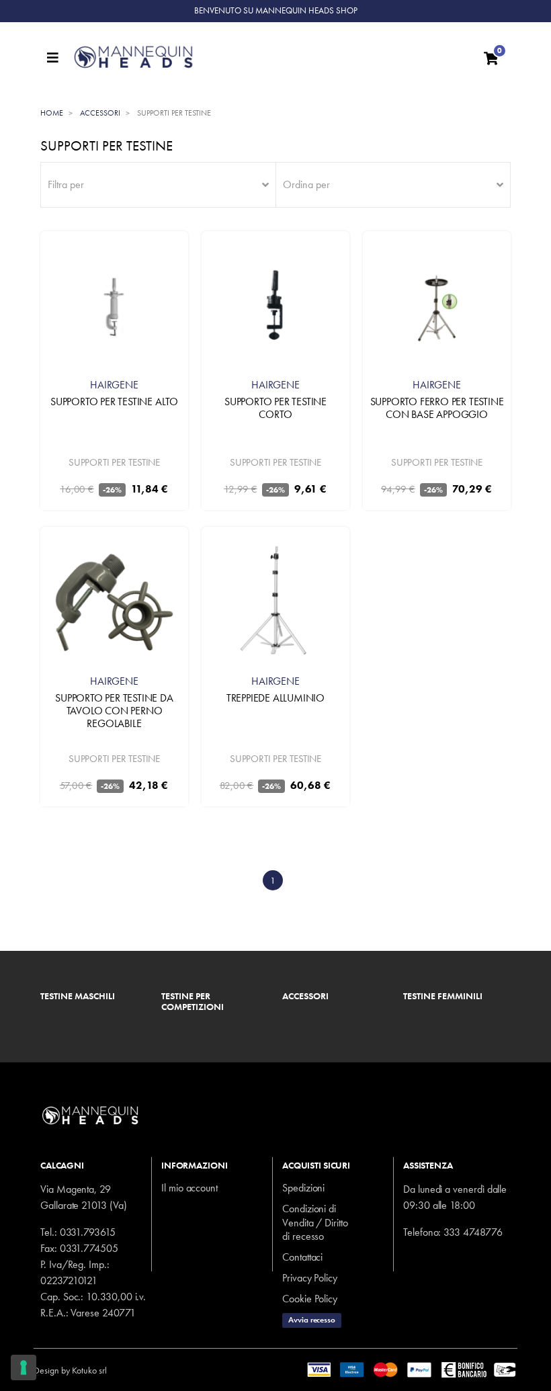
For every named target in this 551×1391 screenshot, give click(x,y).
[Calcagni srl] (271, 57)
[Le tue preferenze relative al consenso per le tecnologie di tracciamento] (23, 1367)
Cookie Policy (309, 1299)
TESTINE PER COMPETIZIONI (192, 1002)
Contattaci (302, 1257)
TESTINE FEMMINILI (442, 996)
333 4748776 (472, 1232)
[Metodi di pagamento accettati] (412, 1369)
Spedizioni (303, 1188)
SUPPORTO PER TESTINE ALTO (114, 401)
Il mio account (189, 1188)
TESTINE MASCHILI (77, 996)
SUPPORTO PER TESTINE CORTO (275, 407)
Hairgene (114, 385)
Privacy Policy (309, 1278)
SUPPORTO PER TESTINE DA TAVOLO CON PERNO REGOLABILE (114, 710)
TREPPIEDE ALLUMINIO (275, 698)
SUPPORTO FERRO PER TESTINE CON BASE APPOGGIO (437, 407)
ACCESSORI (305, 996)
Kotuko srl (89, 1370)
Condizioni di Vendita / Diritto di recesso (315, 1223)
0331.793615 (88, 1232)
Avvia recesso (311, 1319)
